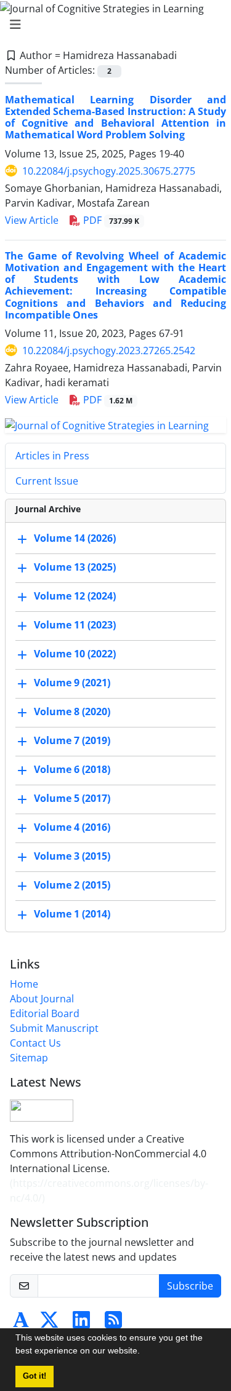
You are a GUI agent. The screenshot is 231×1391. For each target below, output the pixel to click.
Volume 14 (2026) (75, 538)
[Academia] (21, 1323)
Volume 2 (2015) (72, 885)
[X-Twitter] (49, 1323)
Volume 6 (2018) (72, 769)
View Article (32, 220)
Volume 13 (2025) (75, 567)
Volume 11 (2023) (75, 625)
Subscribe (190, 1286)
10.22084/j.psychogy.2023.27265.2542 (108, 350)
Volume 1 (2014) (72, 914)
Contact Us (35, 1043)
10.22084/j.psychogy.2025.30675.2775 (108, 171)
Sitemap (29, 1057)
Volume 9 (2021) (72, 682)
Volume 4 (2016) (72, 827)
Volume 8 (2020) (72, 711)
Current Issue (46, 481)
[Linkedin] (81, 1323)
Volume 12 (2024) (75, 596)
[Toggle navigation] (112, 24)
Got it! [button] (34, 1376)
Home (24, 984)
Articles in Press (52, 455)
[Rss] (113, 1323)
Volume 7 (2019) (72, 740)
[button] (144, 1352)
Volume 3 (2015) (72, 856)
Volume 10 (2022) (75, 653)
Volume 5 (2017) (72, 798)
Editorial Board (44, 1013)
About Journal (42, 998)
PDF (110, 220)
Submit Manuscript (54, 1028)
